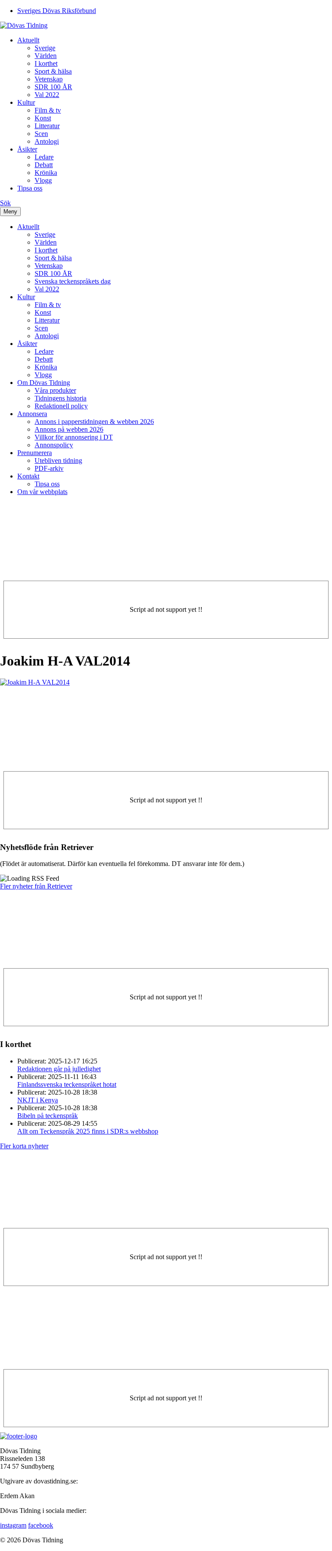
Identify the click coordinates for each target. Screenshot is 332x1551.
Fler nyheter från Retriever (36, 886)
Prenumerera (34, 452)
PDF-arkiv (49, 468)
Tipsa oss (29, 188)
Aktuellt (28, 40)
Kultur (26, 102)
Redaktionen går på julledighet (59, 1069)
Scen (41, 133)
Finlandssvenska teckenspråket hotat (66, 1084)
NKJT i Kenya (37, 1100)
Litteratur (47, 125)
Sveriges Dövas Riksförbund (56, 10)
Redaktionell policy (61, 406)
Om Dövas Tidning (43, 382)
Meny (10, 211)
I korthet (46, 63)
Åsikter (27, 149)
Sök (5, 203)
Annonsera (32, 413)
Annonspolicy (54, 445)
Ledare (44, 157)
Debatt (44, 164)
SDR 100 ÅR (53, 86)
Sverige (45, 48)
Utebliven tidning (58, 460)
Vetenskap (49, 79)
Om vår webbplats (42, 491)
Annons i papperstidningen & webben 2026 (94, 421)
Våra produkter (55, 390)
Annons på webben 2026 (69, 429)
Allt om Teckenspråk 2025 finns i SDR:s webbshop (87, 1131)
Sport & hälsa (53, 71)
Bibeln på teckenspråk (47, 1115)
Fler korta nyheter (24, 1146)
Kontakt (28, 476)
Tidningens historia (60, 398)
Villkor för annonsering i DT (74, 437)
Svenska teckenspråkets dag (73, 281)
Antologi (47, 141)
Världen (46, 55)
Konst (43, 118)
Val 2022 (47, 94)
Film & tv (48, 110)
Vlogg (43, 180)
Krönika (46, 172)
